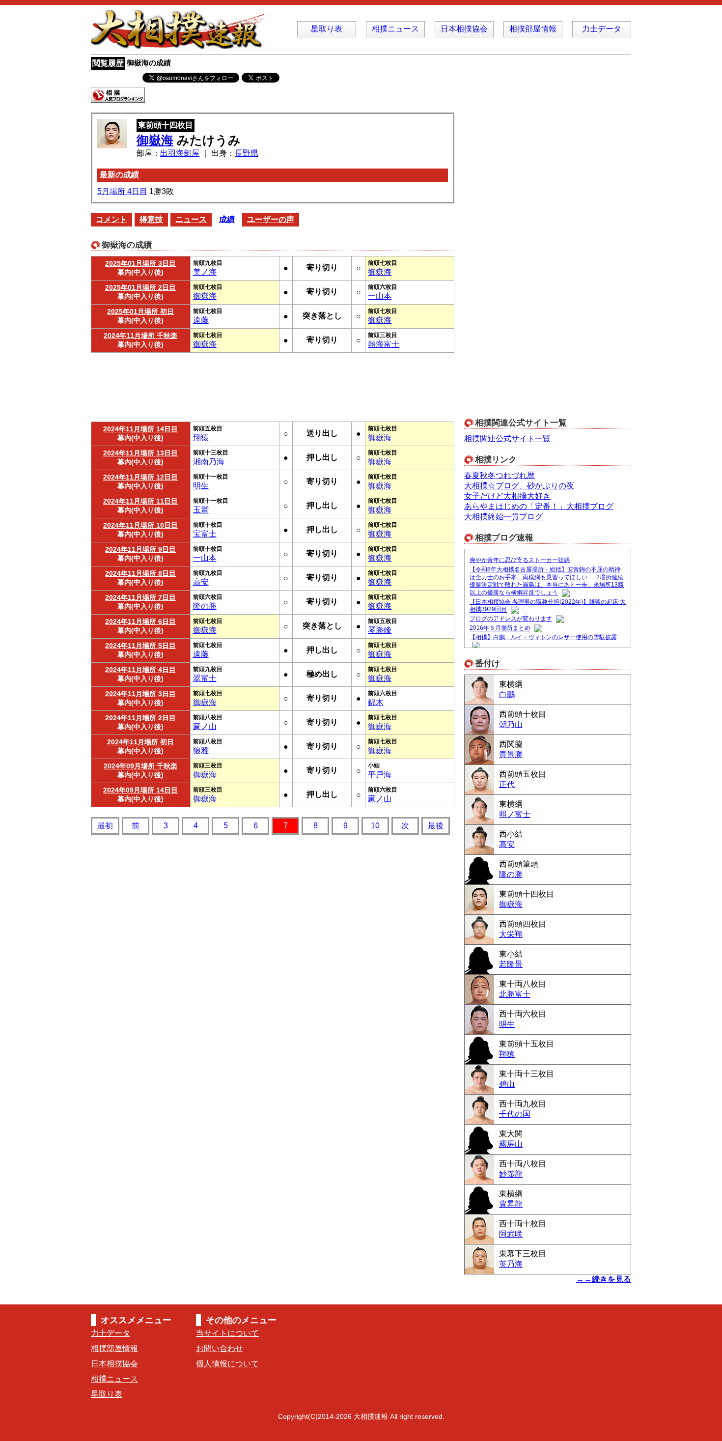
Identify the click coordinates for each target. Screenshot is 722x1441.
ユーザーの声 (270, 219)
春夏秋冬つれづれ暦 (499, 475)
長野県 (246, 153)
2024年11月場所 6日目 (140, 621)
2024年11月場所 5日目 (140, 646)
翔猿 (201, 437)
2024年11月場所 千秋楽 (140, 335)
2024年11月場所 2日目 (140, 718)
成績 (227, 219)
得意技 (151, 219)
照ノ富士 (514, 814)
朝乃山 (511, 724)
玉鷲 (201, 510)
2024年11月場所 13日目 (140, 453)
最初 (105, 825)
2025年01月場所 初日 (140, 311)
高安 (201, 582)
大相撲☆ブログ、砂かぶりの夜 (519, 485)
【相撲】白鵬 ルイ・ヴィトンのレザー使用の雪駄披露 (543, 637)
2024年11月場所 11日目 (140, 501)
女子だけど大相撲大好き (507, 496)
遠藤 (201, 320)
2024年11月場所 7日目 (140, 597)
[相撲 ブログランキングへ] (118, 98)
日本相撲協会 (464, 29)
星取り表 (326, 29)
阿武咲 (511, 1234)
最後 (436, 825)
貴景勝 (511, 754)
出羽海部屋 (179, 153)
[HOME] (184, 44)
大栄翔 (511, 934)
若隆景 (511, 964)
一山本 (379, 296)
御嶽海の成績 (149, 62)
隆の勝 (205, 606)
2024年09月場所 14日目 (140, 790)
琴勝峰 (379, 630)
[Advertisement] (272, 385)
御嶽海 (155, 140)
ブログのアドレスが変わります (511, 619)
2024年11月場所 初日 (140, 742)
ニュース (191, 219)
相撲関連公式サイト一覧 (507, 438)
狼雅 (201, 750)
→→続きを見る (603, 1279)
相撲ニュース (395, 29)
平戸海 (379, 774)
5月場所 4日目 (122, 191)
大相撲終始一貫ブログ (503, 516)
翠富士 (205, 678)
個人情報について (227, 1363)
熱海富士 (383, 344)
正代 (507, 784)
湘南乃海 (208, 461)
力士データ (601, 29)
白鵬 (507, 694)
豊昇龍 (511, 1204)
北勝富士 (514, 994)
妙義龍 (511, 1174)
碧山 (507, 1084)
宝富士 (205, 534)
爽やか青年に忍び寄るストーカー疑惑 (520, 560)
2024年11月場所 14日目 (140, 429)
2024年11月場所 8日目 (140, 573)
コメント (111, 219)
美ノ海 (205, 272)
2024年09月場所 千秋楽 (140, 766)
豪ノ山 (205, 726)
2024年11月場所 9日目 (140, 549)
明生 (201, 485)
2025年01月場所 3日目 (140, 263)
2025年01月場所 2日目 (140, 287)
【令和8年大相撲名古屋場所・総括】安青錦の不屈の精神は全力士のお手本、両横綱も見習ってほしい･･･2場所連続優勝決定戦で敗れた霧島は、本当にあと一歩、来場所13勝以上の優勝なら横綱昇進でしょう (547, 581)
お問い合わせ (219, 1348)
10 (375, 825)
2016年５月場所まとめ (500, 628)
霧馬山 (511, 1144)
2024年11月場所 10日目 (140, 525)
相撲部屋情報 (532, 29)
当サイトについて (227, 1333)
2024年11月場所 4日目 (140, 670)
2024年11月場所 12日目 (140, 477)
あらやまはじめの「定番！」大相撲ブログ (538, 506)
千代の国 (514, 1114)
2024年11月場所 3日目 (140, 694)
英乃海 (511, 1264)
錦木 (376, 702)
